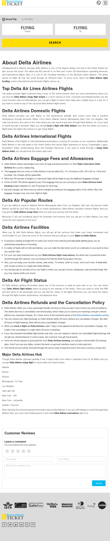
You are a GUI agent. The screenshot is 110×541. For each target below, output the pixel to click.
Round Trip (11, 19)
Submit (99, 483)
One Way (28, 19)
